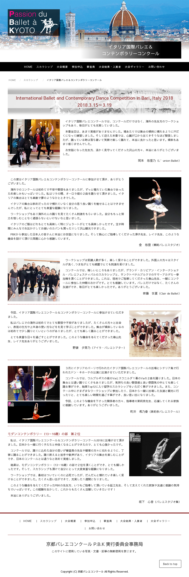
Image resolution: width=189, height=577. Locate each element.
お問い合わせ (156, 67)
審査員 (91, 67)
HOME (28, 67)
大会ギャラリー (134, 67)
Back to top (170, 564)
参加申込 (77, 67)
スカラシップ (44, 67)
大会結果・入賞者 (110, 67)
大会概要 (62, 67)
